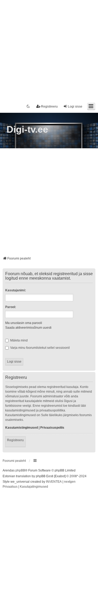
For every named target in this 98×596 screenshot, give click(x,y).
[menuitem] (10, 487)
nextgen (70, 481)
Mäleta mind (18, 340)
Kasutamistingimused (21, 427)
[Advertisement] (49, 49)
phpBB (20, 470)
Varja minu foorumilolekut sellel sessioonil (39, 348)
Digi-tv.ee (27, 129)
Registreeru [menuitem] (49, 106)
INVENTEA (54, 481)
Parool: (10, 307)
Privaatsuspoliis (52, 427)
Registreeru (15, 440)
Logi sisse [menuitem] (75, 106)
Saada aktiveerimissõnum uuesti (28, 327)
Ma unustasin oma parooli (23, 323)
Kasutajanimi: (15, 290)
